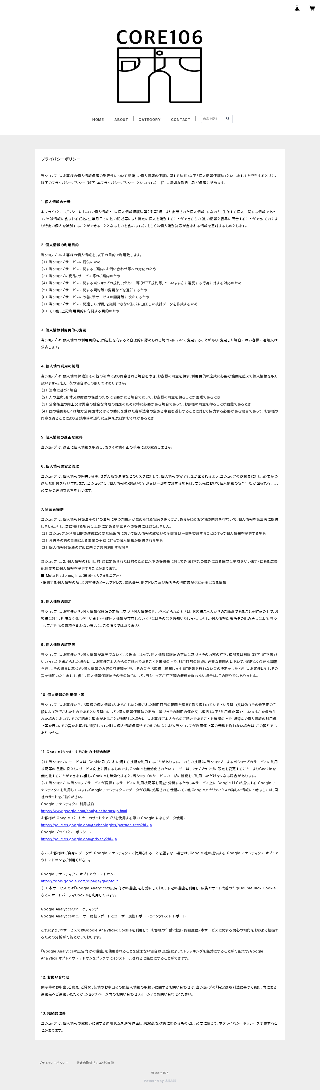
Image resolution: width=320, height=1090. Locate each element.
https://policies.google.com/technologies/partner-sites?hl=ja (96, 825)
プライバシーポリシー (53, 1063)
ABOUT (121, 119)
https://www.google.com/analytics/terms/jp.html (84, 811)
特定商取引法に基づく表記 (95, 1063)
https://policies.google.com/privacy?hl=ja (79, 839)
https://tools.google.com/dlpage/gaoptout (79, 881)
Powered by (154, 1081)
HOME (98, 119)
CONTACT (181, 119)
